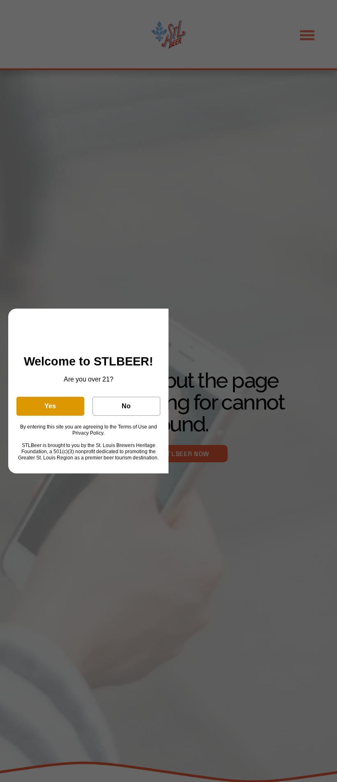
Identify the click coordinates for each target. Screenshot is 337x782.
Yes (50, 406)
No (126, 406)
